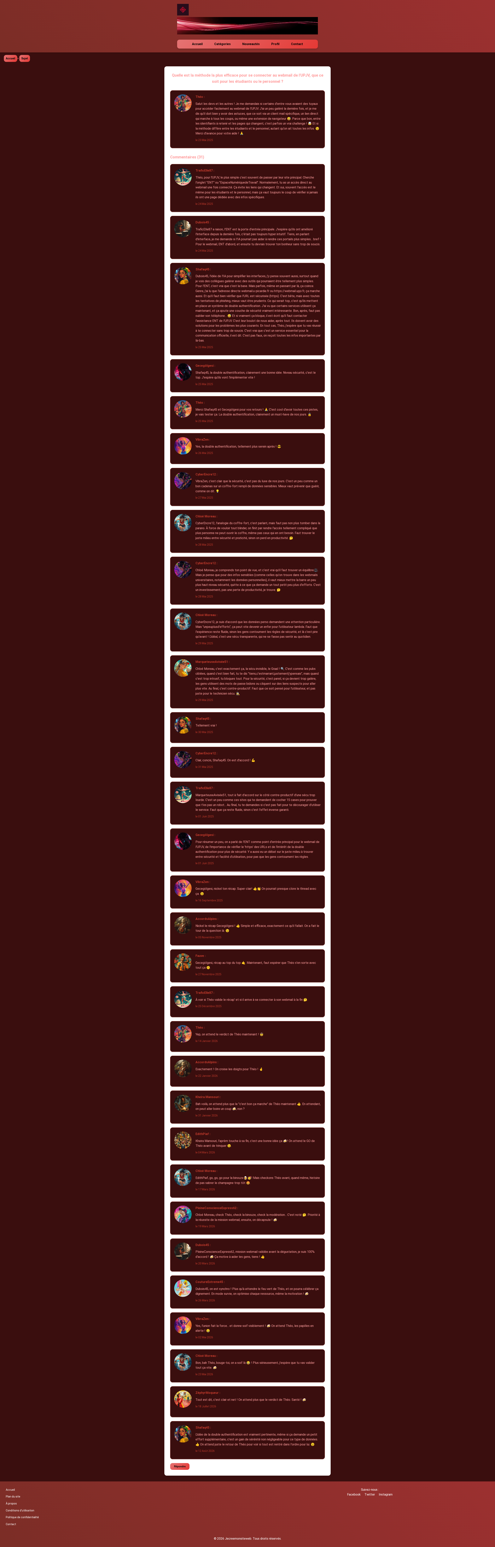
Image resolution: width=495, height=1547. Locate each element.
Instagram (386, 1494)
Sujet (24, 58)
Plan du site (13, 1496)
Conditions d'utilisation (20, 1510)
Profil (275, 44)
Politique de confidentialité (22, 1517)
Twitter (369, 1494)
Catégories (222, 44)
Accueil (197, 44)
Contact (297, 44)
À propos (11, 1503)
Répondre (180, 1466)
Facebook (354, 1494)
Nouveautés (251, 44)
